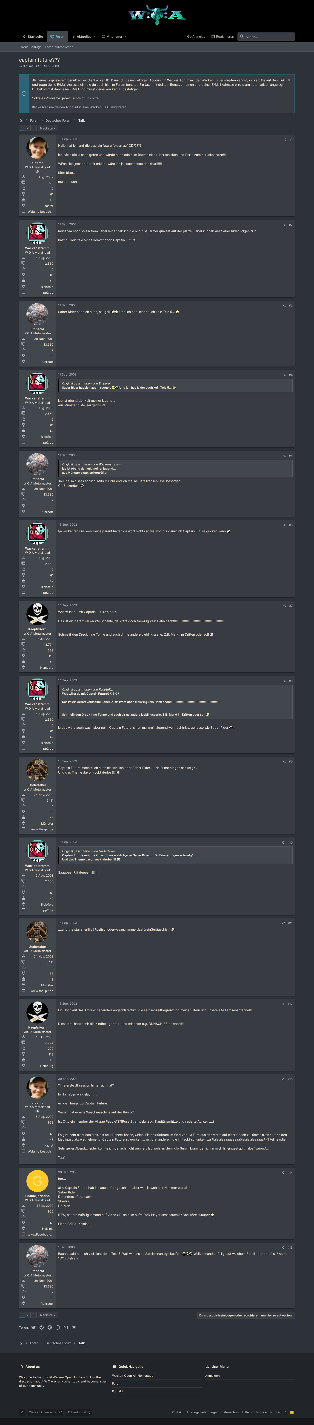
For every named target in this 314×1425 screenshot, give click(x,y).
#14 (290, 1172)
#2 (291, 225)
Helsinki (47, 1228)
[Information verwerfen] (288, 80)
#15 (290, 1247)
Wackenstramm (37, 248)
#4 (291, 375)
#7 (291, 606)
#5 (291, 456)
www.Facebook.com (42, 1234)
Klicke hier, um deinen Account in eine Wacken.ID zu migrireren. (79, 107)
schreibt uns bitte (85, 98)
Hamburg (46, 667)
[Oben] (286, 1412)
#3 (291, 305)
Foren (116, 1383)
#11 (290, 923)
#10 (290, 842)
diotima (28, 66)
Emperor (37, 329)
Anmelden (212, 1375)
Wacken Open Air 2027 (45, 1412)
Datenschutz (230, 1412)
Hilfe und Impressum (257, 1412)
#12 (290, 1004)
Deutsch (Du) (80, 1412)
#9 (291, 761)
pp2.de (48, 292)
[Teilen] (285, 139)
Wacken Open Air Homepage (132, 1375)
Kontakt (117, 1391)
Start (278, 1412)
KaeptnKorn (37, 629)
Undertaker (37, 785)
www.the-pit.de (42, 829)
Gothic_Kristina (37, 1196)
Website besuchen (41, 211)
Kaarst (48, 206)
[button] (95, 36)
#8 (291, 681)
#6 (291, 525)
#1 (291, 139)
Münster (47, 823)
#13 (290, 1079)
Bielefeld (47, 287)
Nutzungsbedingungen (202, 1412)
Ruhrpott (47, 362)
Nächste (46, 128)
